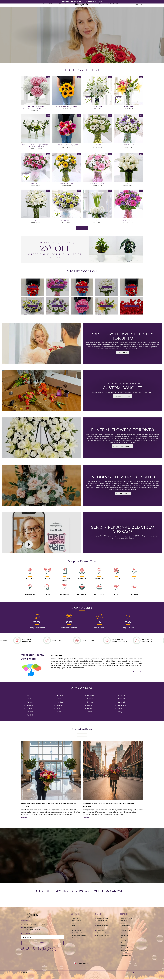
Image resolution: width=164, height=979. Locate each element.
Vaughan (120, 708)
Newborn (124, 943)
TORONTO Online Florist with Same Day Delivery (81, 868)
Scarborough (122, 705)
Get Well (123, 938)
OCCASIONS (47, 3)
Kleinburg (60, 702)
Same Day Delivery (102, 918)
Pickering (30, 702)
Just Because (125, 925)
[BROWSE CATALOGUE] (122, 437)
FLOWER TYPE (63, 3)
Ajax (28, 695)
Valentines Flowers (127, 950)
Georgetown (91, 695)
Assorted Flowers (102, 920)
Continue (24, 817)
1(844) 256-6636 (35, 929)
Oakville (89, 705)
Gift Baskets (100, 930)
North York (90, 702)
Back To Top (137, 973)
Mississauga (121, 695)
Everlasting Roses (102, 925)
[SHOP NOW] (122, 343)
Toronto (29, 699)
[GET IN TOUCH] (122, 485)
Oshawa (90, 708)
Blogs (74, 925)
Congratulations (126, 930)
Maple (59, 708)
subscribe (42, 943)
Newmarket (121, 699)
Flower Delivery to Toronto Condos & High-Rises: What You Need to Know (49, 803)
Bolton (59, 699)
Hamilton (90, 699)
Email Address (25, 933)
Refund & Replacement (79, 935)
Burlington (30, 705)
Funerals (124, 920)
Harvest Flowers (126, 952)
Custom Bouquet (102, 938)
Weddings (124, 945)
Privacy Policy (76, 930)
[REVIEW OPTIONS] (122, 390)
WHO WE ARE (114, 3)
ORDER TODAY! (29, 40)
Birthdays (124, 923)
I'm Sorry (124, 940)
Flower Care (75, 918)
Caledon (29, 708)
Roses (98, 923)
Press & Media (76, 920)
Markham (60, 705)
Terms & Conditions (78, 933)
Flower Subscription (103, 935)
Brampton (60, 695)
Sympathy (124, 928)
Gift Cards (75, 923)
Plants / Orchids (101, 933)
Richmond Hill (122, 702)
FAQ (73, 928)
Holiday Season (126, 955)
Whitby (120, 712)
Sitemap (74, 938)
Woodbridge (30, 715)
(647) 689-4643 (28, 927)
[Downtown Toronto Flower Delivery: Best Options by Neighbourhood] (113, 770)
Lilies (98, 928)
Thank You (124, 935)
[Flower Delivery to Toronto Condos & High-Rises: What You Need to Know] (51, 770)
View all (82, 228)
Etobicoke (30, 712)
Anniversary (125, 933)
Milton (59, 712)
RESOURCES (99, 3)
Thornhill (90, 712)
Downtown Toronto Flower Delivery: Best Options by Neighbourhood (108, 803)
